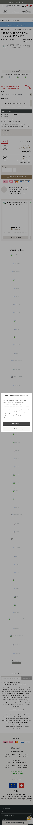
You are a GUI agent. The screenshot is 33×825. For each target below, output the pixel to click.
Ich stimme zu (16, 423)
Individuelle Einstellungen (16, 429)
